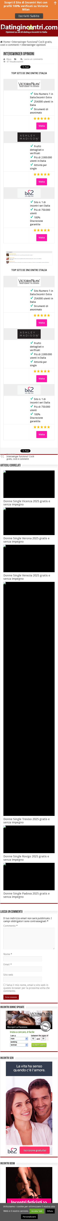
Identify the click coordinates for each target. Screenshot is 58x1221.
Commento (10, 925)
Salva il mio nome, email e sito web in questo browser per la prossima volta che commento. (26, 988)
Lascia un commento (33, 59)
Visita (42, 126)
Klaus (8, 59)
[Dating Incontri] (29, 28)
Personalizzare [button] (29, 1217)
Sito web (8, 974)
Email (7, 964)
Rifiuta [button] (50, 1211)
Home (6, 41)
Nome (7, 954)
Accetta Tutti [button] (36, 1211)
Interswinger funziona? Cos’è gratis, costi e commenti (20, 456)
